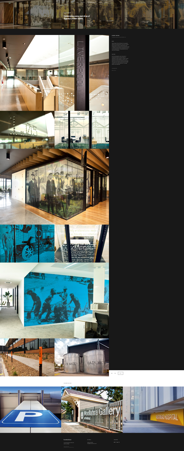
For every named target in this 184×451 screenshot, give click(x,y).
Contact (106, 2)
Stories (100, 2)
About (77, 2)
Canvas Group (67, 446)
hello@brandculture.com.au (92, 443)
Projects (83, 2)
